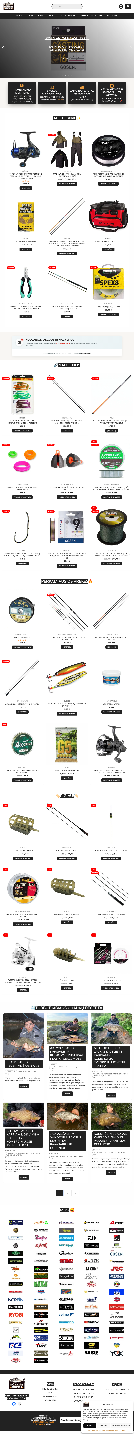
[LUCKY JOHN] (66, 1276)
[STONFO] (91, 1330)
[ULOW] (15, 1353)
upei (77, 1067)
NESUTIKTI (103, 1425)
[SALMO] (66, 1315)
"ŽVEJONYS (40, 1424)
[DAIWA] (91, 1238)
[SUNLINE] (66, 1338)
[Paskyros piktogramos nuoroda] (120, 6)
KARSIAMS (98, 1153)
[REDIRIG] (91, 1307)
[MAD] (15, 1284)
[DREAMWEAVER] (41, 1245)
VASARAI (52, 1068)
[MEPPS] (66, 1292)
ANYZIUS (54, 1156)
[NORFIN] (15, 1299)
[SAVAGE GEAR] (91, 1315)
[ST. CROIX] (66, 1330)
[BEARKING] (41, 1230)
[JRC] (116, 1269)
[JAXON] (91, 1269)
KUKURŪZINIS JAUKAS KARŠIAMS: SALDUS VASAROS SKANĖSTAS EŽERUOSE (110, 1139)
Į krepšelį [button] (25, 188)
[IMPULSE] (15, 1269)
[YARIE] (91, 1353)
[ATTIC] (116, 1222)
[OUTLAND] (41, 1299)
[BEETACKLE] (66, 1230)
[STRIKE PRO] (15, 1338)
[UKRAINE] (116, 1345)
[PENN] (116, 1299)
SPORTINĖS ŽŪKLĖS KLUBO (43, 1422)
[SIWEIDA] (91, 1322)
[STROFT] (41, 1338)
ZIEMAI (80, 1156)
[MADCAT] (41, 1284)
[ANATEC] (41, 1222)
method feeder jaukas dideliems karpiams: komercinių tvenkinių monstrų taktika (110, 1057)
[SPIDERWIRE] (116, 1322)
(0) (8, 1074)
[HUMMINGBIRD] (116, 1261)
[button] (34, 16)
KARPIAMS (98, 1074)
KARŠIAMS (63, 1067)
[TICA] (15, 1345)
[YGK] (116, 1353)
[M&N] (116, 1276)
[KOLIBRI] (15, 1276)
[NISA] (116, 1292)
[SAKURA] (41, 1315)
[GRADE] (15, 1261)
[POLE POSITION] (15, 1307)
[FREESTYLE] (41, 1253)
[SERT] (41, 1322)
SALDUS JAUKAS (110, 1153)
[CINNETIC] (116, 1230)
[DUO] (91, 1245)
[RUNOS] (116, 1307)
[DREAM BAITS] (15, 1245)
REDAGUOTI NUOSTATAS (121, 1425)
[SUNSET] (91, 1338)
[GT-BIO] (66, 1261)
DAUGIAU (23, 1086)
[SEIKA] (15, 1322)
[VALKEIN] (41, 1353)
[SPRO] (41, 1330)
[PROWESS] (66, 1307)
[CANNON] (91, 1230)
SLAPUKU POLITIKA (94, 1430)
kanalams (54, 1067)
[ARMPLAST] (66, 1222)
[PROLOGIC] (41, 1307)
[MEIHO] (41, 1292)
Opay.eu (60, 100)
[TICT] (41, 1345)
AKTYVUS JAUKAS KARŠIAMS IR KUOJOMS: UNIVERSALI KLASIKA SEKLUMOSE (67, 1053)
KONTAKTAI (122, 1430)
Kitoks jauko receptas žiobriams (22, 1064)
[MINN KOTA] (91, 1292)
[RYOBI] (15, 1315)
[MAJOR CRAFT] (66, 1284)
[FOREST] (15, 1253)
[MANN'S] (91, 1284)
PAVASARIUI (22, 1071)
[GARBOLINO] (91, 1253)
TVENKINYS (97, 1076)
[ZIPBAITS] (41, 1360)
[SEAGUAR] (116, 1315)
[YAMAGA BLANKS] (66, 1353)
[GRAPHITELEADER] (41, 1261)
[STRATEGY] (116, 1330)
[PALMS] (91, 1299)
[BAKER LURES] (15, 1230)
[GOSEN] (116, 1253)
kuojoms (71, 1067)
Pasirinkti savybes (67, 184)
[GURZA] (91, 1261)
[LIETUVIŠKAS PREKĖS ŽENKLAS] (41, 1276)
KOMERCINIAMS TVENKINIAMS (116, 1074)
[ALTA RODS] (15, 1222)
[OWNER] (66, 1299)
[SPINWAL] (15, 1330)
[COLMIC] (15, 1238)
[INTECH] (41, 1269)
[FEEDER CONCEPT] (116, 1245)
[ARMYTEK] (91, 1222)
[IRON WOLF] (66, 1269)
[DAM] (116, 1238)
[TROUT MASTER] (66, 1345)
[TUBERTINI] (91, 1345)
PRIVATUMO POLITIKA (110, 1430)
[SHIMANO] (66, 1322)
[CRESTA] (66, 1238)
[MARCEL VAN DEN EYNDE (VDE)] (116, 1284)
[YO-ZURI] (15, 1360)
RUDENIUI (73, 1156)
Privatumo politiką (86, 353)
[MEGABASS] (15, 1292)
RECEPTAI (11, 1071)
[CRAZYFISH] (41, 1238)
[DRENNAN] (66, 1245)
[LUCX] (91, 1276)
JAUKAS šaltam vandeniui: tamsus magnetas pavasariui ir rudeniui (65, 1141)
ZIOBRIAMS (32, 1071)
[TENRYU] (116, 1338)
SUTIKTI (90, 1425)
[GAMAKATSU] (66, 1253)
